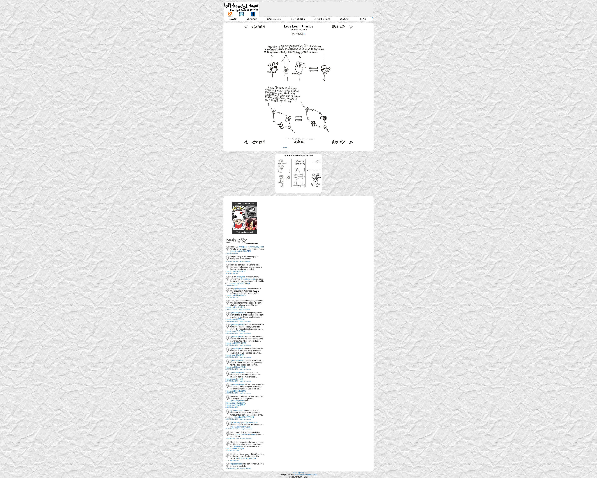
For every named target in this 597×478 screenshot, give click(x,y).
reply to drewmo (245, 261)
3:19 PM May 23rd (232, 468)
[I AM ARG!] (251, 212)
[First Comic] (246, 27)
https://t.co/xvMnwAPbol (246, 434)
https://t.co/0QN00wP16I (240, 251)
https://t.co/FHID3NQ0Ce (235, 295)
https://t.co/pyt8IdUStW (234, 355)
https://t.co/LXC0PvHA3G (235, 343)
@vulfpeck (242, 247)
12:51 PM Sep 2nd (232, 460)
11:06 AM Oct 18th (232, 438)
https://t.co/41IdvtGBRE (235, 405)
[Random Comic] (299, 142)
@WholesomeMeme (249, 422)
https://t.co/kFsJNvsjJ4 (234, 449)
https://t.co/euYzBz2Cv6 (235, 331)
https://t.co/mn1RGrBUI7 (235, 271)
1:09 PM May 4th (231, 253)
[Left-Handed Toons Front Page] (241, 7)
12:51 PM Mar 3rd (231, 297)
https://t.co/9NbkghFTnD (235, 367)
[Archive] (252, 19)
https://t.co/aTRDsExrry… (235, 403)
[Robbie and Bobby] (238, 212)
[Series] (298, 19)
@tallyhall (241, 277)
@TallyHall (238, 446)
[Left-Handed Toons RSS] (230, 14)
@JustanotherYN (237, 410)
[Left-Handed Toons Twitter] (241, 14)
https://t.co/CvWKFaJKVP (239, 283)
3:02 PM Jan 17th (231, 333)
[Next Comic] (338, 27)
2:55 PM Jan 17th (231, 369)
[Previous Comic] (258, 27)
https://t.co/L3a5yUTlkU (235, 307)
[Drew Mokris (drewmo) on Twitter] (227, 248)
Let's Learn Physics (298, 26)
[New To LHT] (274, 19)
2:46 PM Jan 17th (231, 407)
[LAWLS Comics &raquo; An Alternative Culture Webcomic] (251, 224)
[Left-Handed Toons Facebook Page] (252, 14)
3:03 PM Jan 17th (231, 321)
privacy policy (298, 472)
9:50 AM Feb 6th (231, 309)
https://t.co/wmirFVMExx (240, 427)
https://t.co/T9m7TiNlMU (244, 417)
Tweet (284, 147)
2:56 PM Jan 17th (231, 357)
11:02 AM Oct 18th (232, 450)
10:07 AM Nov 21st (232, 429)
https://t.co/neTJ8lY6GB (246, 458)
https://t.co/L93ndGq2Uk (235, 391)
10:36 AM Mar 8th (231, 261)
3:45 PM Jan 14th (231, 419)
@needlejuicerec (248, 279)
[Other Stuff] (322, 19)
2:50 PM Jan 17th (231, 381)
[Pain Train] (238, 224)
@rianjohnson (240, 289)
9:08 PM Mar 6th (231, 285)
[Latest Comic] (351, 27)
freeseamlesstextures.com (306, 475)
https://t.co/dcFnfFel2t (234, 379)
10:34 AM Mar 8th (231, 273)
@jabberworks (236, 464)
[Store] (232, 19)
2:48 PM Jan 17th (231, 393)
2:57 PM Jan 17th (231, 345)
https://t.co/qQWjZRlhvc (235, 319)
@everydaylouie (256, 247)
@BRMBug (235, 422)
